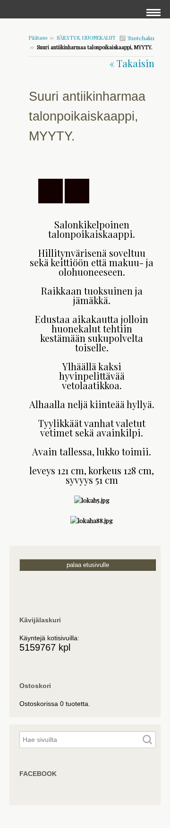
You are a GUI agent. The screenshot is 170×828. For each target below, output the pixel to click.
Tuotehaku (140, 38)
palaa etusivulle (88, 564)
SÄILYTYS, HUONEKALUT (86, 37)
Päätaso (38, 37)
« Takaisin (132, 63)
